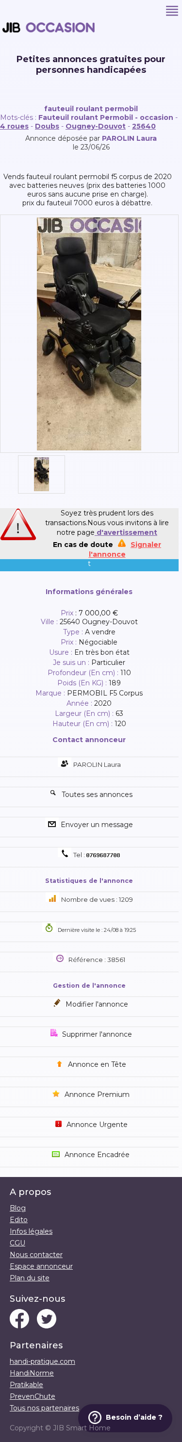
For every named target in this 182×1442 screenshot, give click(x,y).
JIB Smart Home (82, 1428)
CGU (17, 1243)
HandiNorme (32, 1373)
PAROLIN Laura (129, 138)
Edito (19, 1219)
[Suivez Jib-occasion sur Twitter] (46, 1319)
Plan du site (30, 1278)
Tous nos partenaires (44, 1408)
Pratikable (26, 1384)
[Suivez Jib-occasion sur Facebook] (19, 1319)
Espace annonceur (41, 1266)
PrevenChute (32, 1396)
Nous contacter (36, 1254)
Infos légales (31, 1231)
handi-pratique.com (42, 1361)
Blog (18, 1208)
